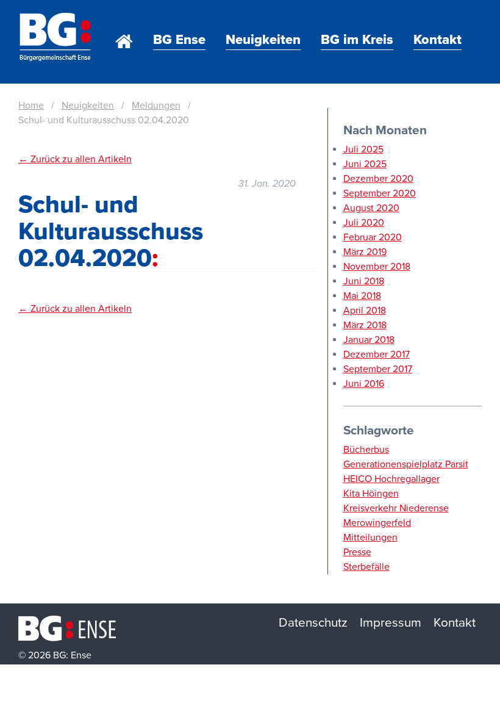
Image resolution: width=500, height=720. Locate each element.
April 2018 (364, 310)
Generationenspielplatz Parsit (405, 464)
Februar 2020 (372, 237)
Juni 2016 (363, 384)
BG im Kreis (357, 40)
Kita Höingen (371, 494)
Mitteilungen (370, 537)
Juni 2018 (363, 281)
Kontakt (437, 40)
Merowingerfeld (377, 523)
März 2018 (365, 325)
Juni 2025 (365, 164)
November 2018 (376, 267)
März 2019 (365, 252)
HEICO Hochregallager (391, 479)
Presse (357, 552)
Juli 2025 (363, 149)
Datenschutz (313, 622)
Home (124, 24)
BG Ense (179, 40)
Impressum (390, 622)
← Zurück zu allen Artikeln (75, 159)
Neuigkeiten (263, 40)
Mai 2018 (362, 296)
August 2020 (371, 208)
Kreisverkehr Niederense (396, 508)
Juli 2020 (363, 223)
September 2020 (379, 193)
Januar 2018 (369, 340)
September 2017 (377, 369)
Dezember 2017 (376, 354)
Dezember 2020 (378, 179)
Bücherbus (366, 450)
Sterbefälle (366, 567)
